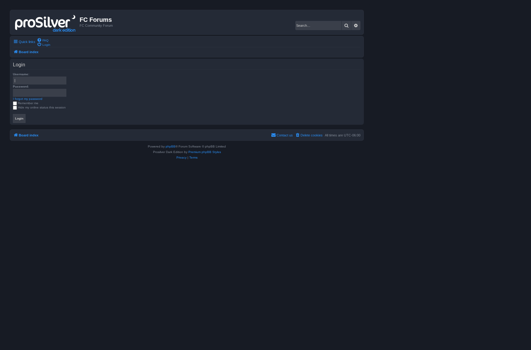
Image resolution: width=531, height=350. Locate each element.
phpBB (170, 146)
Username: (21, 74)
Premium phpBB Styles (204, 152)
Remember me (28, 103)
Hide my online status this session (42, 107)
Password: (21, 86)
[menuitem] (43, 40)
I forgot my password (27, 98)
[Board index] (46, 22)
